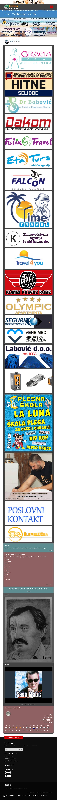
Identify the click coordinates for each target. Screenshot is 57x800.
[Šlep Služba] (28, 534)
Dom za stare (44, 795)
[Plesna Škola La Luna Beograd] (28, 423)
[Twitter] (8, 772)
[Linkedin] (8, 776)
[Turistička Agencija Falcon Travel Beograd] (28, 32)
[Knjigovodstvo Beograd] (28, 357)
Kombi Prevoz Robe (15, 40)
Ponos (7, 577)
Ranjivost (8, 579)
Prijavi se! (20, 749)
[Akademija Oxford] (28, 2)
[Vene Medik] (28, 336)
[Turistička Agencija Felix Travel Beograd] (28, 142)
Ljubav (7, 574)
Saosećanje (8, 561)
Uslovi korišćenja (39, 792)
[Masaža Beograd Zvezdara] (28, 476)
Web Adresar (25, 795)
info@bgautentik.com (13, 760)
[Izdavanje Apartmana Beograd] (28, 305)
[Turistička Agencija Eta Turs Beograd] (28, 159)
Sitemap (45, 792)
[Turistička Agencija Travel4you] (28, 259)
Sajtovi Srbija (11, 795)
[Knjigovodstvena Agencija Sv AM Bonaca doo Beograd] (28, 238)
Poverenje (8, 566)
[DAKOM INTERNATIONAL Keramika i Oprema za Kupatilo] (28, 124)
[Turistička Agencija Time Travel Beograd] (28, 22)
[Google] (6, 776)
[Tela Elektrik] (28, 381)
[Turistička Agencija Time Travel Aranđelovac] (28, 210)
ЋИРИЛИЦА (9, 765)
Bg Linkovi (5, 795)
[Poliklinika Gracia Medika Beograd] (28, 58)
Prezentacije (18, 795)
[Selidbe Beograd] (28, 84)
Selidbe (11, 41)
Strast (7, 563)
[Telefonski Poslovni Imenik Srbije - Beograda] (28, 513)
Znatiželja (8, 572)
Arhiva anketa (49, 584)
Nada (7, 568)
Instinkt (7, 559)
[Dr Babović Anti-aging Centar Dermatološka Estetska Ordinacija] (28, 105)
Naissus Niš (37, 795)
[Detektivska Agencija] (28, 322)
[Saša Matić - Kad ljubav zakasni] (28, 685)
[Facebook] (6, 772)
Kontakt (50, 792)
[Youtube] (10, 776)
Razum (7, 570)
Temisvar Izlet (7, 796)
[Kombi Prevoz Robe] (28, 283)
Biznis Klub (31, 795)
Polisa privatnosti (30, 792)
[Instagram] (10, 772)
